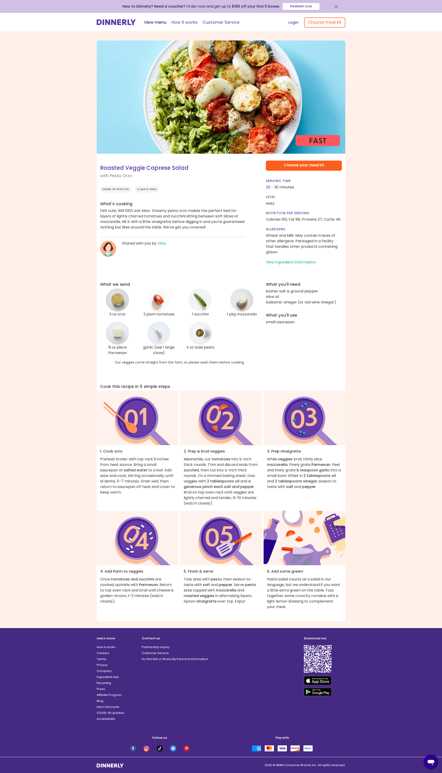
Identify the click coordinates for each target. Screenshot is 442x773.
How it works (185, 22)
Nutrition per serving (288, 213)
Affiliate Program (109, 695)
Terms (101, 659)
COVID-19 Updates (110, 713)
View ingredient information (291, 262)
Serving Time (278, 181)
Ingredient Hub (108, 677)
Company (104, 671)
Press (101, 689)
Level (270, 197)
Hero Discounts (108, 707)
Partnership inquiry (156, 647)
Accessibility (106, 719)
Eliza (162, 243)
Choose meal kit (324, 22)
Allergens (275, 229)
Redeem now (301, 6)
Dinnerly (116, 22)
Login (293, 22)
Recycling (104, 683)
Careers (103, 653)
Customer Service (221, 22)
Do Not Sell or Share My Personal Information (175, 659)
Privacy (102, 665)
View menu (155, 22)
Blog (100, 701)
